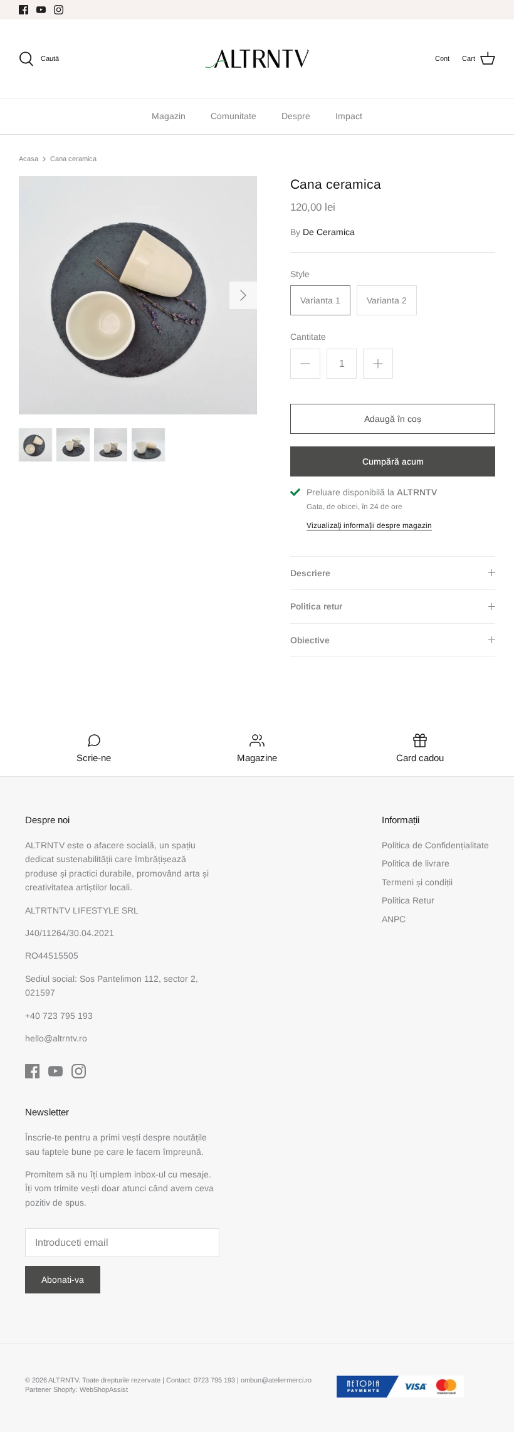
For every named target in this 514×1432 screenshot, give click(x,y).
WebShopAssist (104, 1389)
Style (300, 274)
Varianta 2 (387, 300)
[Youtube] (41, 9)
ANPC (394, 919)
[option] (138, 295)
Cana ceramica (73, 158)
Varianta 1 (320, 300)
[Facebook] (23, 9)
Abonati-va (62, 1280)
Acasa (28, 158)
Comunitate (233, 116)
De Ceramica (329, 232)
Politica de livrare (415, 863)
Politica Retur (408, 900)
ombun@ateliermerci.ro (276, 1380)
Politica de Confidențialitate (435, 845)
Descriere (310, 573)
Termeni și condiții (417, 882)
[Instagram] (58, 9)
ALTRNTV (63, 1380)
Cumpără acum (393, 461)
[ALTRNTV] (257, 58)
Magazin (169, 116)
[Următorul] (243, 295)
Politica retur (316, 606)
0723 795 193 (215, 1380)
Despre (295, 116)
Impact (348, 116)
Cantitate (308, 337)
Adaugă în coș (392, 419)
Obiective (310, 640)
